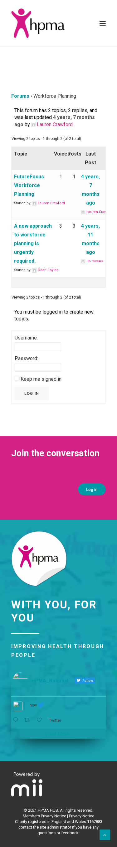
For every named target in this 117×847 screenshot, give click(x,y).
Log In (31, 393)
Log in (92, 489)
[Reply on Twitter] (17, 720)
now (33, 705)
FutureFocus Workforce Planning (29, 185)
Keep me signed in (41, 379)
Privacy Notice (81, 816)
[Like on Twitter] (41, 720)
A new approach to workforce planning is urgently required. (33, 243)
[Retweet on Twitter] (29, 720)
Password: (26, 358)
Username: (26, 338)
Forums (20, 96)
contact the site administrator (44, 827)
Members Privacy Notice (44, 816)
